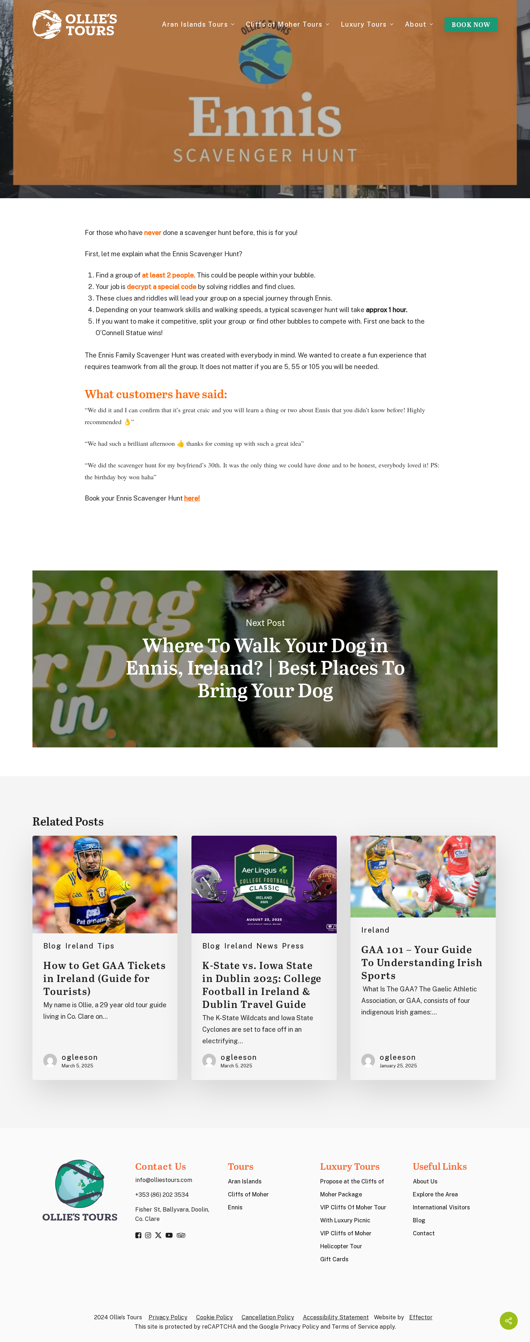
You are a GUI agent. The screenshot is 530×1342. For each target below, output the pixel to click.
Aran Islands (245, 1181)
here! (192, 498)
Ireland (265, 126)
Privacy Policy (168, 1317)
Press (293, 946)
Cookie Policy (214, 1317)
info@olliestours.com (163, 1180)
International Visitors (441, 1207)
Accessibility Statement (336, 1317)
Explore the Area (435, 1194)
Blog (52, 946)
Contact (424, 1233)
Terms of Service (355, 1326)
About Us (425, 1181)
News (267, 946)
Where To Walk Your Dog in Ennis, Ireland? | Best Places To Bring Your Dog (265, 658)
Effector (421, 1317)
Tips (106, 946)
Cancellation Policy (268, 1317)
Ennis (235, 1207)
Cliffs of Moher (248, 1194)
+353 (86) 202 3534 (162, 1194)
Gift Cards (334, 1259)
